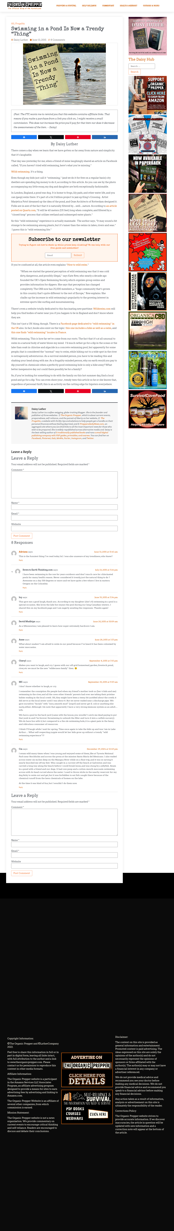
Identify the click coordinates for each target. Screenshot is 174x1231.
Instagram (76, 438)
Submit (78, 255)
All (12, 23)
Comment (17, 470)
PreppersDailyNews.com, (92, 424)
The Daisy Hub (141, 59)
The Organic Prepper (71, 415)
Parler (67, 438)
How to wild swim (77, 264)
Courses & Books (151, 6)
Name (15, 503)
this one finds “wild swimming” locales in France (38, 332)
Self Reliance (89, 6)
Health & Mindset (128, 6)
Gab (54, 438)
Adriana (23, 551)
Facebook (36, 438)
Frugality (20, 23)
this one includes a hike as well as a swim (88, 328)
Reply (21, 560)
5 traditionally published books (70, 432)
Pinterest (46, 438)
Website (16, 524)
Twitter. (90, 438)
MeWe (59, 438)
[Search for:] (142, 66)
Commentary (108, 6)
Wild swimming (20, 171)
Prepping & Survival (66, 6)
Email (15, 514)
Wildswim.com (102, 308)
